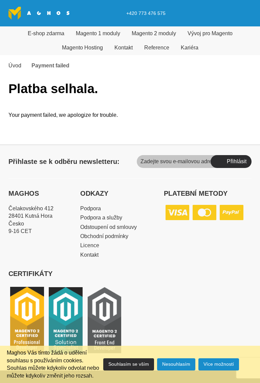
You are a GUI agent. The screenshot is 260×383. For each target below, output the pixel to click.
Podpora (90, 208)
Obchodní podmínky (104, 236)
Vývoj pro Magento (210, 33)
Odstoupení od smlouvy (108, 227)
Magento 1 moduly (98, 33)
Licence (89, 245)
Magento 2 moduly (154, 33)
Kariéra (189, 47)
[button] (230, 13)
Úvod (14, 65)
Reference (156, 47)
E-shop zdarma (46, 33)
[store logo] (38, 13)
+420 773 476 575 (146, 13)
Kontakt (123, 47)
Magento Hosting (82, 47)
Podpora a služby (101, 217)
